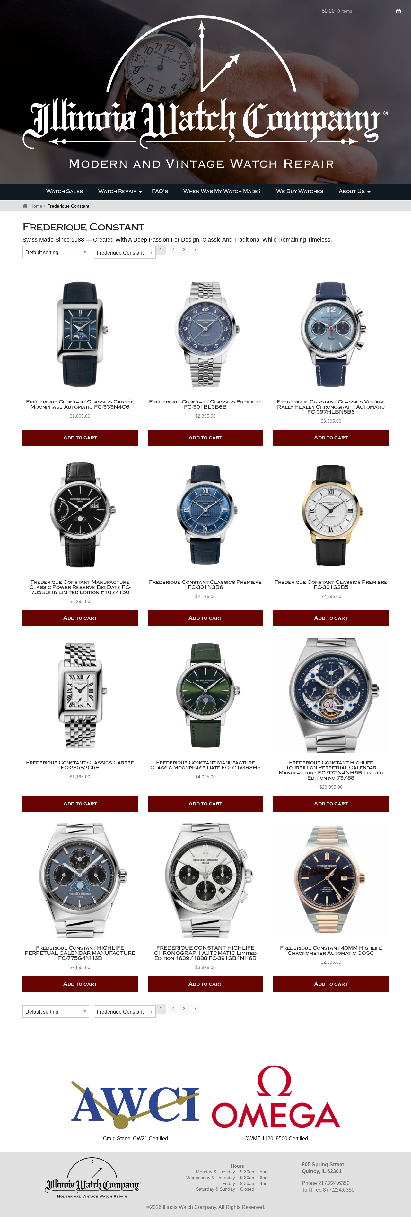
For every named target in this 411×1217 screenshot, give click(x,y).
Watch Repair (117, 191)
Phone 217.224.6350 (326, 1183)
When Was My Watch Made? (222, 191)
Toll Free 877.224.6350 (328, 1190)
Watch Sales (64, 191)
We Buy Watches (299, 191)
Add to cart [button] (80, 438)
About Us (352, 191)
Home (36, 206)
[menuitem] (65, 192)
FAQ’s (160, 191)
